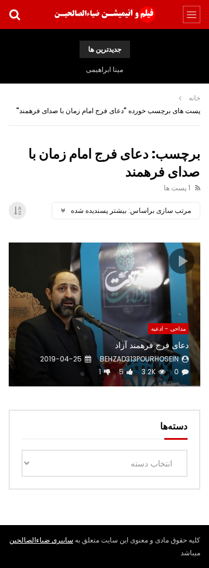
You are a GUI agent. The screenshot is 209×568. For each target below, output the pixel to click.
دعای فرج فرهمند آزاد (152, 345)
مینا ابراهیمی (104, 69)
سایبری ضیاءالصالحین (41, 540)
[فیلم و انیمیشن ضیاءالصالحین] (104, 14)
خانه (194, 98)
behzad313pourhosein (139, 359)
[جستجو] (14, 14)
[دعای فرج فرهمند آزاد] (104, 314)
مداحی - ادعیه (168, 328)
